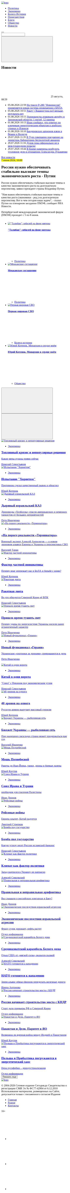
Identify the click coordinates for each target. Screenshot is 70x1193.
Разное (11, 1102)
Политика (13, 8)
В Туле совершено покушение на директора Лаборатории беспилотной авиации (35, 138)
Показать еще (9, 1077)
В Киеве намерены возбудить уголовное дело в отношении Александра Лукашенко (37, 150)
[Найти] (27, 49)
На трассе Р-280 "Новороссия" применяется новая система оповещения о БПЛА (35, 106)
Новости (12, 25)
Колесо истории (23, 342)
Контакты (13, 1105)
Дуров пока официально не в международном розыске (33, 144)
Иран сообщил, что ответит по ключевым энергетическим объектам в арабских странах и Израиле (35, 125)
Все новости (8, 157)
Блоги (11, 20)
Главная (12, 1099)
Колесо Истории (17, 14)
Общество (13, 22)
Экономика (14, 11)
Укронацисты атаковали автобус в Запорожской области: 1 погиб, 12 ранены (36, 118)
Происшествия (16, 17)
